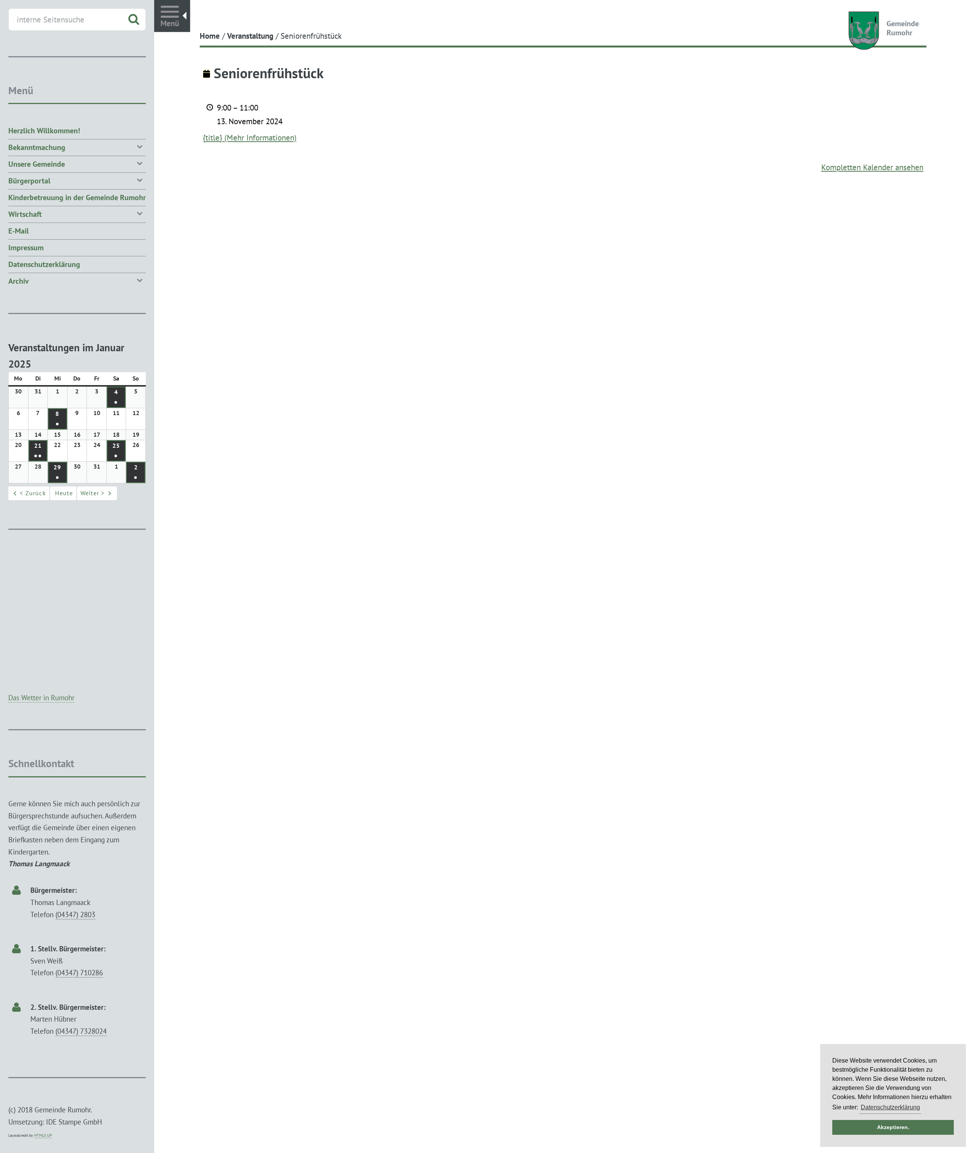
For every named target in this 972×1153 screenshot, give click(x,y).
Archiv (18, 281)
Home (210, 35)
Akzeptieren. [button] (893, 1127)
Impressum (26, 248)
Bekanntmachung (36, 147)
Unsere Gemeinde (36, 164)
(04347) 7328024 (81, 1031)
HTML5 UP (43, 1135)
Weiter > (92, 493)
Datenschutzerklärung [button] (890, 1107)
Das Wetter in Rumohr (41, 697)
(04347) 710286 (79, 972)
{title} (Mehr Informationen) (250, 137)
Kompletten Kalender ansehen (872, 167)
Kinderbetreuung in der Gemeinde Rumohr (77, 197)
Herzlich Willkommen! (44, 131)
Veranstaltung (250, 35)
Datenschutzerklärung (44, 264)
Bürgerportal (29, 181)
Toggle (172, 16)
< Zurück (33, 493)
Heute (64, 493)
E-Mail (18, 231)
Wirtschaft (25, 214)
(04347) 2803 (75, 914)
